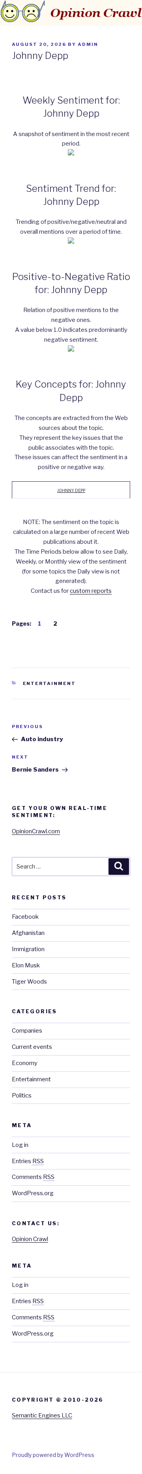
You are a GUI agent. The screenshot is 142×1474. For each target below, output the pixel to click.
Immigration (28, 949)
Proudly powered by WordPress (53, 1454)
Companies (27, 1030)
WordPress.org (33, 1193)
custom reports (91, 590)
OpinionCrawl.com (36, 831)
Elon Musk (26, 965)
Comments (33, 1177)
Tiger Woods (29, 981)
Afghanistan (28, 933)
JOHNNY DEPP (71, 490)
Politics (22, 1095)
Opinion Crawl (30, 1239)
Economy (24, 1063)
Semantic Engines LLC (42, 1415)
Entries (28, 1161)
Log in (20, 1145)
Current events (32, 1046)
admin (88, 44)
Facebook (25, 916)
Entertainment (49, 683)
